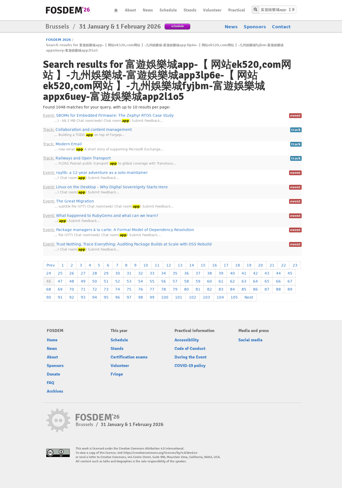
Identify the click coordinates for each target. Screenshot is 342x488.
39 (221, 273)
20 (260, 265)
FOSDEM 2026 (58, 40)
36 (186, 273)
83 (221, 289)
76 (140, 289)
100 (164, 297)
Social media (250, 340)
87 (267, 289)
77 (152, 289)
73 (106, 289)
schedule (177, 26)
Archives (55, 391)
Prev (50, 265)
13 (180, 265)
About (130, 10)
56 (163, 281)
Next (248, 297)
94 (94, 297)
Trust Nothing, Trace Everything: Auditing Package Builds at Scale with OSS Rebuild (127, 244)
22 (283, 265)
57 (175, 281)
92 (71, 297)
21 (272, 265)
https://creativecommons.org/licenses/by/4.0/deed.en (160, 453)
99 (152, 297)
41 (244, 273)
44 (278, 273)
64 (255, 281)
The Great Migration (68, 201)
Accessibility (186, 340)
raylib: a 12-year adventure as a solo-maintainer (95, 172)
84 (232, 289)
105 (234, 297)
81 (198, 289)
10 (145, 265)
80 (186, 289)
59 (198, 281)
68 (48, 289)
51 (106, 281)
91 (60, 297)
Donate (53, 374)
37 (198, 273)
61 (221, 281)
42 (255, 273)
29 (106, 273)
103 (206, 297)
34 (163, 273)
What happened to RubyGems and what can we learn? (100, 215)
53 (129, 281)
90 (48, 297)
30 (117, 273)
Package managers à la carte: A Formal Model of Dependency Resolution (118, 230)
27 (83, 273)
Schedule (168, 10)
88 (278, 289)
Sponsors (255, 26)
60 (209, 281)
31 (129, 273)
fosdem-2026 (68, 10)
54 (140, 281)
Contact (281, 26)
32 (140, 273)
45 (289, 273)
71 (83, 289)
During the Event (190, 357)
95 (106, 297)
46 (48, 281)
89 (289, 289)
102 (192, 297)
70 (71, 289)
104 (220, 297)
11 (157, 265)
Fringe (117, 374)
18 (237, 265)
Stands (190, 10)
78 (163, 289)
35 (175, 273)
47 (60, 281)
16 (214, 265)
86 (255, 289)
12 (168, 265)
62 (232, 281)
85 (244, 289)
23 (295, 265)
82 (209, 289)
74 (117, 289)
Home (116, 10)
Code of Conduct (189, 348)
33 (152, 273)
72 (94, 289)
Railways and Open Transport (77, 158)
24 (48, 273)
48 (71, 281)
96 (117, 297)
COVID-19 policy (189, 365)
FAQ (50, 382)
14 (191, 265)
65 (267, 281)
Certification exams (129, 357)
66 (278, 281)
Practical (236, 10)
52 (117, 281)
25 (60, 273)
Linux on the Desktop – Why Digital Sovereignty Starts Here (105, 187)
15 (203, 265)
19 (249, 265)
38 (209, 273)
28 (94, 273)
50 (94, 281)
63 (244, 281)
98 (140, 297)
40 (232, 273)
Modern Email (62, 144)
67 (289, 281)
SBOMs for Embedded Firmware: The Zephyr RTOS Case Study (108, 115)
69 (60, 289)
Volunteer (212, 10)
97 (129, 297)
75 (129, 289)
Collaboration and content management (87, 129)
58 (186, 281)
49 (83, 281)
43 (267, 273)
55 (152, 281)
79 (175, 289)
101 (178, 297)
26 (71, 273)
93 (83, 297)
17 (226, 265)
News (148, 10)
